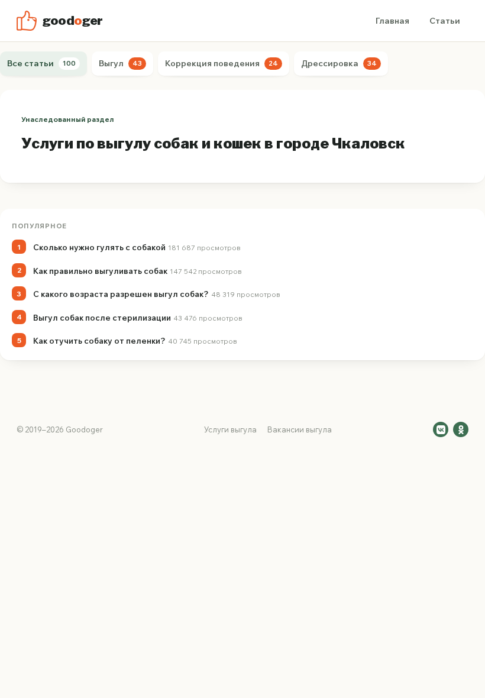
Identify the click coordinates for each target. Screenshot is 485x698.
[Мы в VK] (440, 429)
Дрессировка (339, 63)
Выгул (120, 63)
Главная (392, 20)
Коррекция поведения (221, 63)
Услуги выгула (230, 429)
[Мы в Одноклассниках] (460, 429)
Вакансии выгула (299, 429)
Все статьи (41, 63)
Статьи (444, 20)
